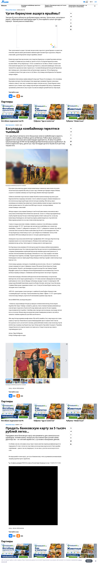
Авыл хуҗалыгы (10, 125)
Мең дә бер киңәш (11, 10)
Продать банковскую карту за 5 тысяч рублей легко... (55, 6)
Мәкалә (4, 5)
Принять (89, 561)
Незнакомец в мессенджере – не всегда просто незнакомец (78, 6)
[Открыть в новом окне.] (12, 96)
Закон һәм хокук (10, 424)
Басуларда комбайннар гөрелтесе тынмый (30, 6)
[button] (66, 360)
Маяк (4, 1)
